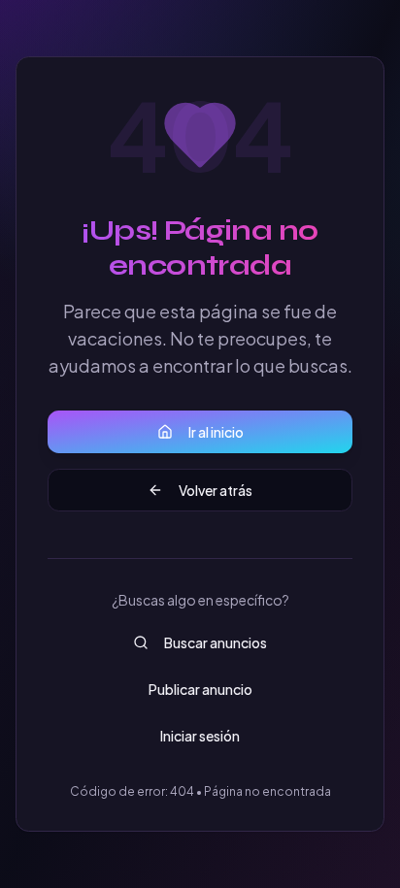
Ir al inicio (216, 432)
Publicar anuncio (200, 689)
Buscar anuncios (215, 642)
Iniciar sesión (200, 735)
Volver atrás (215, 490)
